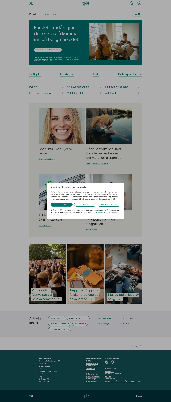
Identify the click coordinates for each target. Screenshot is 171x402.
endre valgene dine (99, 212)
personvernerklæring (59, 215)
